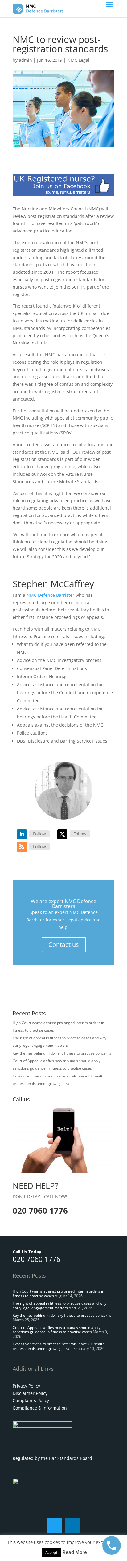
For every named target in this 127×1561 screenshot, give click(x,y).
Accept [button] (51, 1552)
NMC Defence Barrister (50, 595)
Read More (75, 1552)
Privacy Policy (26, 1386)
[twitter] (54, 1525)
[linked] (72, 1525)
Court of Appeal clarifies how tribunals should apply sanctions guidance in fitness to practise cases (56, 1329)
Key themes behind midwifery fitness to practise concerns (62, 1053)
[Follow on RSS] (22, 847)
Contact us (63, 944)
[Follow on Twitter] (62, 834)
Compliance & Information (40, 1408)
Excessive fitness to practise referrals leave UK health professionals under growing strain (58, 1346)
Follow (39, 834)
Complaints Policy (31, 1400)
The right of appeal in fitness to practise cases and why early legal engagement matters (59, 1305)
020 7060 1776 (36, 1259)
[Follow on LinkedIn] (22, 834)
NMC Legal (78, 60)
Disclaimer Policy (30, 1393)
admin (25, 60)
